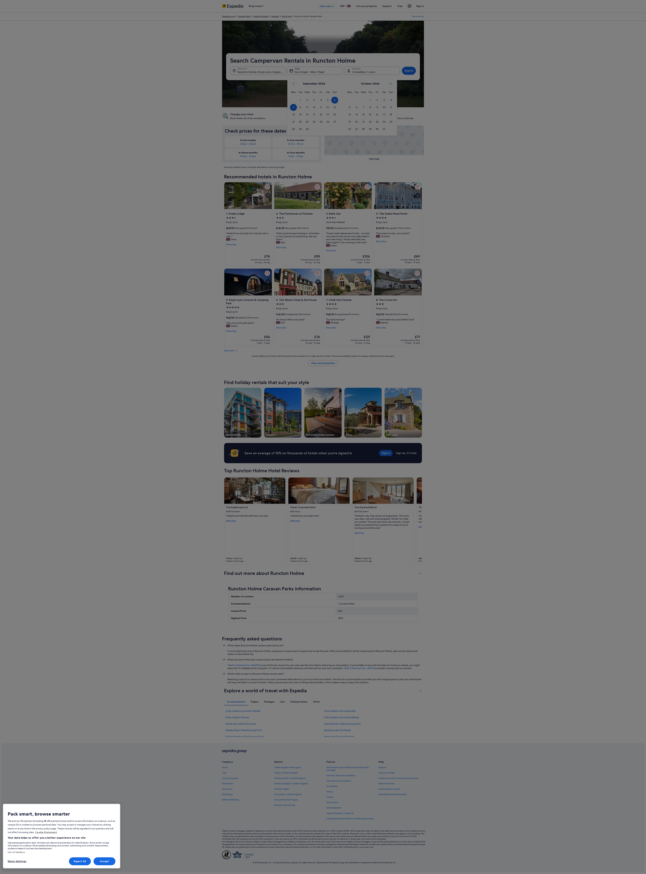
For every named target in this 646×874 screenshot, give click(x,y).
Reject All (80, 861)
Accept (104, 861)
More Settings (17, 861)
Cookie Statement (46, 832)
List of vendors (16, 852)
